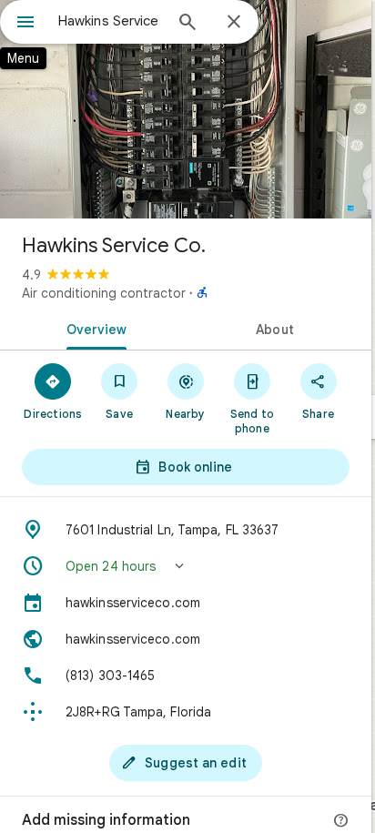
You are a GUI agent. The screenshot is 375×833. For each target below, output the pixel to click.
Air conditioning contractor (104, 293)
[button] (185, 566)
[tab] (93, 328)
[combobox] (110, 21)
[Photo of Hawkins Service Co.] (185, 109)
